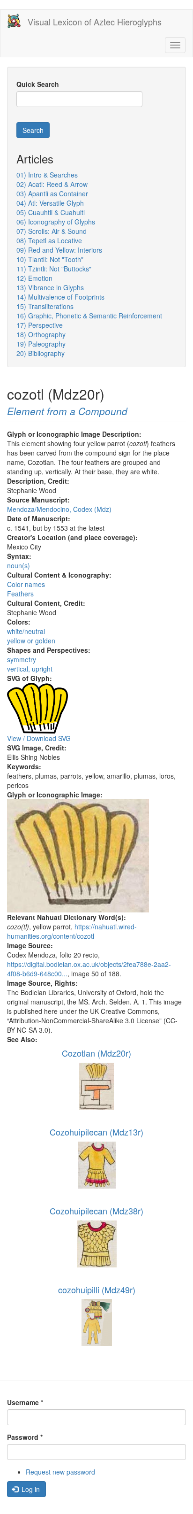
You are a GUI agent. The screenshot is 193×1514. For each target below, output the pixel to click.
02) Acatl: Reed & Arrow (52, 184)
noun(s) (18, 565)
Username (25, 1402)
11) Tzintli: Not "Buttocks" (53, 268)
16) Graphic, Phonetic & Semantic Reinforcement (89, 315)
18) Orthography (41, 334)
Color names (26, 584)
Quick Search (37, 84)
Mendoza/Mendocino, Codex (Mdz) (59, 509)
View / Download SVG (39, 738)
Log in (30, 1489)
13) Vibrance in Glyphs (50, 287)
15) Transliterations (45, 306)
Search (33, 130)
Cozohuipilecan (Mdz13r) (96, 1132)
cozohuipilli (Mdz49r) (96, 1289)
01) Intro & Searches (47, 174)
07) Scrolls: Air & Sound (51, 231)
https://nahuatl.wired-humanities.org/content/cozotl (72, 931)
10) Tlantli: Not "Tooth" (49, 259)
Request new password (60, 1471)
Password (25, 1437)
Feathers (20, 593)
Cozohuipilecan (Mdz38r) (96, 1211)
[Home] (14, 21)
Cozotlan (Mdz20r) (96, 1053)
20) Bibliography (40, 353)
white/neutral (26, 631)
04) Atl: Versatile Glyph (50, 203)
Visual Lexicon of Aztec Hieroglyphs (95, 21)
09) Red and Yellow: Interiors (59, 250)
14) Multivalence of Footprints (60, 296)
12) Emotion (34, 278)
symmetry (21, 659)
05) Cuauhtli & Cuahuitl (50, 212)
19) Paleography (41, 343)
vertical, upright (29, 668)
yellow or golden (31, 640)
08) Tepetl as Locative (49, 240)
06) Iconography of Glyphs (55, 221)
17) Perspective (39, 325)
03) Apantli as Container (52, 193)
